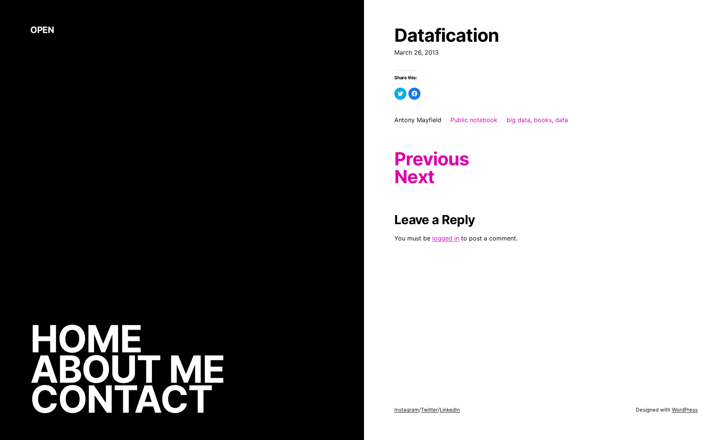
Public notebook (473, 120)
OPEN (42, 30)
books (543, 120)
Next (414, 177)
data (561, 120)
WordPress (685, 410)
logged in (445, 238)
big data (518, 120)
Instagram (406, 410)
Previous (431, 159)
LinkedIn (450, 410)
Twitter (429, 410)
